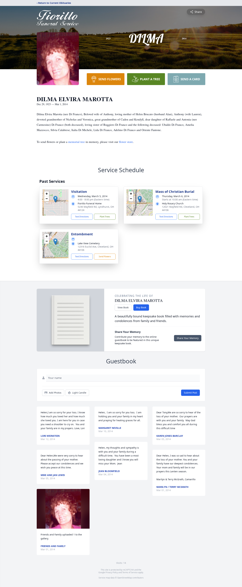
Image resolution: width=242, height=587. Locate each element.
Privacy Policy (112, 572)
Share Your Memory (188, 338)
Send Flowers (105, 256)
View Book (123, 307)
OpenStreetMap (124, 577)
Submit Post (190, 392)
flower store (126, 142)
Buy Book (141, 307)
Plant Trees (105, 216)
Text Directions (82, 216)
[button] (55, 199)
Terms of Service (130, 572)
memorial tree (76, 142)
